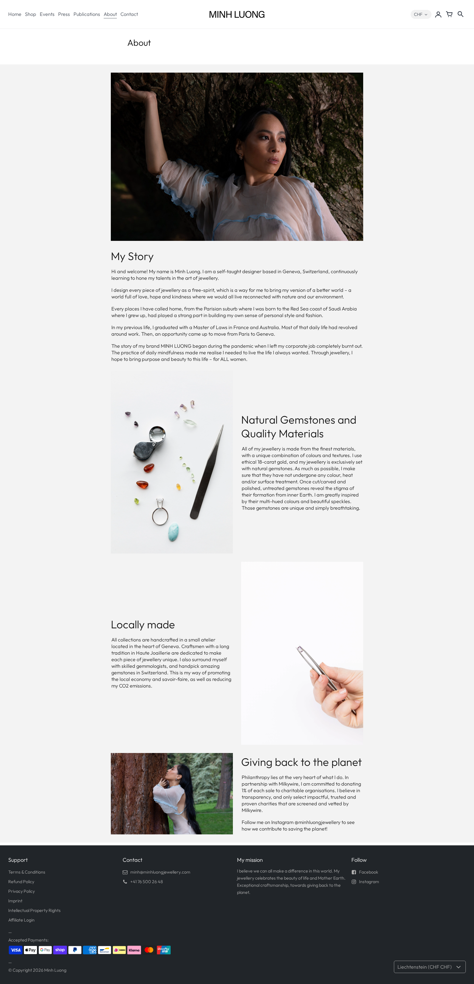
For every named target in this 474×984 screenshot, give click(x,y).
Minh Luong (55, 970)
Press (64, 14)
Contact (129, 14)
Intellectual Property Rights (34, 910)
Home (14, 14)
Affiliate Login (21, 920)
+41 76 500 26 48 (146, 881)
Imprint (15, 900)
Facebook (368, 872)
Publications (87, 14)
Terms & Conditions (26, 872)
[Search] (460, 14)
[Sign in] (438, 14)
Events (47, 14)
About (110, 14)
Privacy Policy (21, 891)
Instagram (369, 881)
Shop (30, 14)
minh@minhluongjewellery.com (160, 872)
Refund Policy (21, 881)
